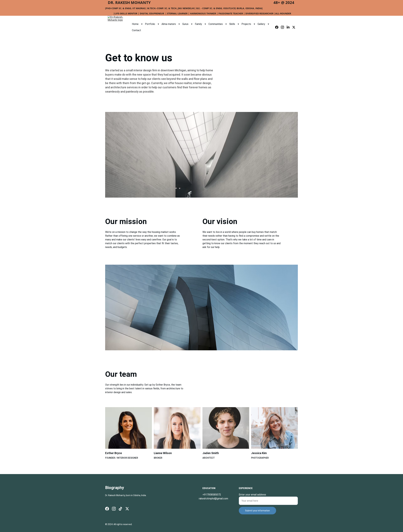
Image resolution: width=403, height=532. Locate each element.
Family (198, 24)
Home (135, 24)
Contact (136, 30)
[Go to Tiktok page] (120, 509)
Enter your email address (252, 494)
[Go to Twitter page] (293, 27)
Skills (232, 24)
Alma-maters (169, 24)
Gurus (185, 24)
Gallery (261, 24)
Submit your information (257, 510)
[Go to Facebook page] (278, 27)
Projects (246, 24)
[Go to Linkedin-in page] (289, 27)
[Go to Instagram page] (284, 27)
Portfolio (150, 24)
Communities (215, 24)
